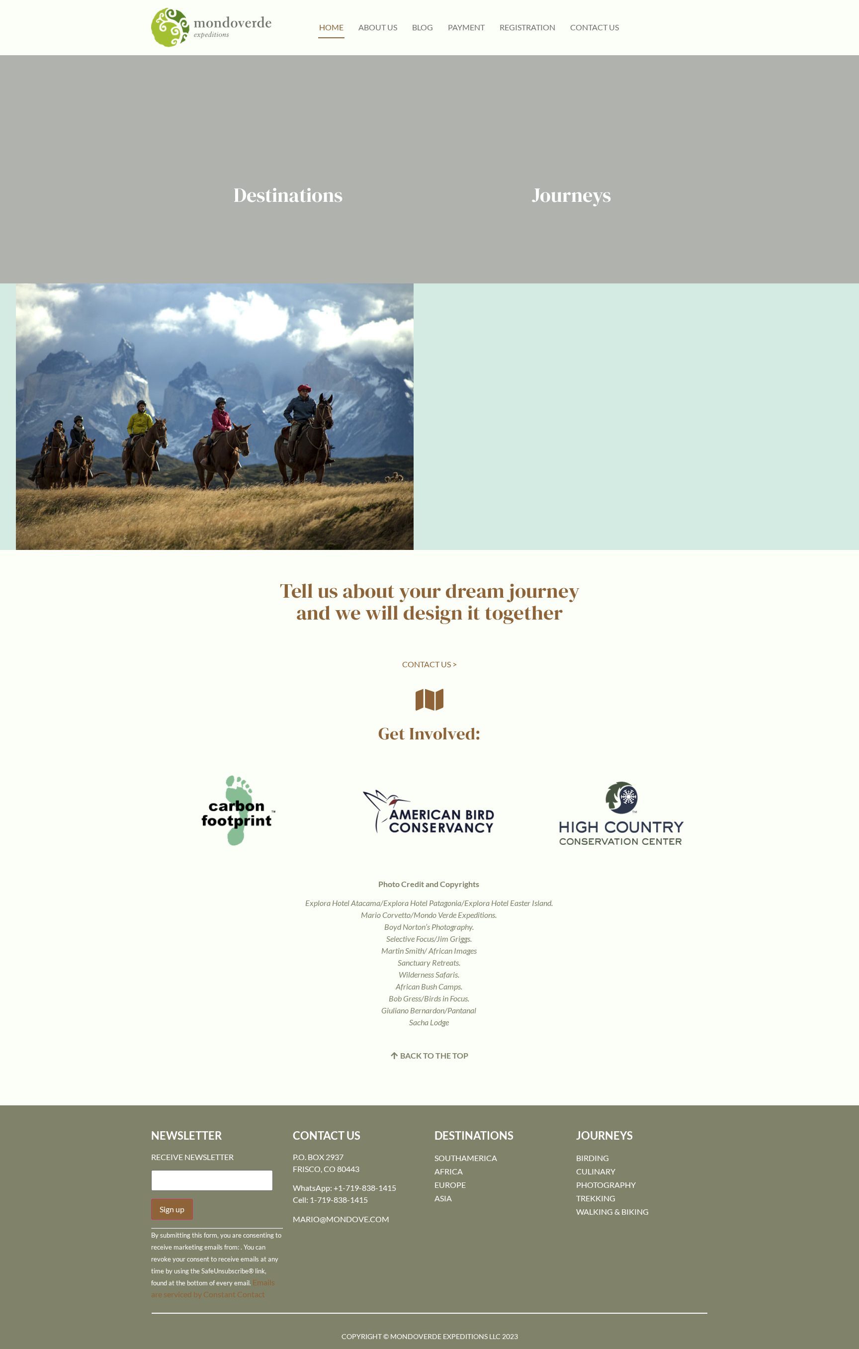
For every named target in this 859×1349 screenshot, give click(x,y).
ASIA (443, 1198)
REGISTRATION (527, 27)
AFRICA (448, 1171)
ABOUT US (377, 27)
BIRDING (592, 1158)
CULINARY (595, 1171)
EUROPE (450, 1184)
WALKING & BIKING (612, 1211)
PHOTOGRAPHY (606, 1184)
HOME (331, 27)
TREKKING (595, 1198)
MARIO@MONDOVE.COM (341, 1219)
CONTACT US (594, 27)
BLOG (422, 27)
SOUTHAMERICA (465, 1158)
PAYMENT (466, 27)
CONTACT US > (429, 664)
